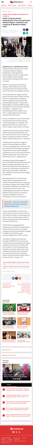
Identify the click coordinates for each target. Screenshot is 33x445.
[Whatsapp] (27, 33)
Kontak (24, 438)
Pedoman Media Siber (19, 441)
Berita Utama (8, 31)
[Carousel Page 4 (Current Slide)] (19, 378)
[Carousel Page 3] (17, 378)
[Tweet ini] (27, 29)
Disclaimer (17, 439)
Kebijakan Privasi (5, 442)
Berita (4, 31)
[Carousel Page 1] (13, 378)
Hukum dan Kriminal (16, 31)
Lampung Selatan (6, 32)
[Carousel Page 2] (15, 378)
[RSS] (19, 278)
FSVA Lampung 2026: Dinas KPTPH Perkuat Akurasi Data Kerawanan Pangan (9, 327)
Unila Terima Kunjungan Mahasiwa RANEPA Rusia (9, 285)
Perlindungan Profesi (6, 441)
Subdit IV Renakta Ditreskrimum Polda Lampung (16, 267)
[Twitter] (16, 278)
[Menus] (2, 2)
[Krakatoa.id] (17, 2)
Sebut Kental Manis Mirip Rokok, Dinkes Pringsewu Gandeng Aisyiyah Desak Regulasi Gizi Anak (15, 376)
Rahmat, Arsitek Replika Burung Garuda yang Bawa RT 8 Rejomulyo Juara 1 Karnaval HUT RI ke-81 (18, 415)
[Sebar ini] (24, 29)
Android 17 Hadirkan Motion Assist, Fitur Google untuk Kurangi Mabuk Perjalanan (23, 327)
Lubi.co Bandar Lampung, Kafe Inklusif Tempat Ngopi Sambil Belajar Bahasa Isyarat (23, 341)
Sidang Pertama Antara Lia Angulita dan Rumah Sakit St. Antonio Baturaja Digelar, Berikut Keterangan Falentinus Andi (23, 288)
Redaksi (3, 439)
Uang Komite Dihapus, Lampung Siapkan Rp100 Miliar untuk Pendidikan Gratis (9, 313)
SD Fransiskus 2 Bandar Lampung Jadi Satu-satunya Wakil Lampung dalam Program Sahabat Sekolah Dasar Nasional (23, 313)
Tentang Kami (16, 438)
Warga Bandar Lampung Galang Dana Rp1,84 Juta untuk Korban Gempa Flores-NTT (18, 402)
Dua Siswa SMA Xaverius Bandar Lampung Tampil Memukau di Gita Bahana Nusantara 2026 (9, 341)
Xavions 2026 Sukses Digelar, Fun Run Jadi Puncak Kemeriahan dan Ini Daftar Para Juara (17, 395)
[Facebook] (13, 278)
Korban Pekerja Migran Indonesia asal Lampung (15, 15)
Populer (9, 384)
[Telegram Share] (24, 33)
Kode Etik (9, 439)
